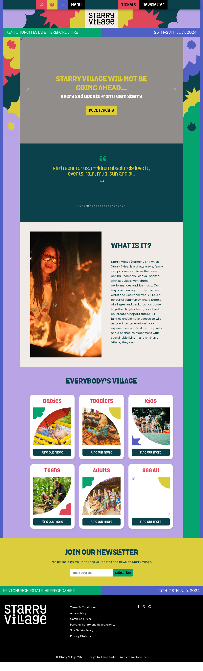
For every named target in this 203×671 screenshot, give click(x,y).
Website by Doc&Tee (133, 657)
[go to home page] (101, 4)
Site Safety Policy (81, 630)
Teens (52, 470)
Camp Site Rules (81, 619)
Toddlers (101, 401)
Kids (151, 401)
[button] (41, 4)
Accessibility (78, 613)
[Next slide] (175, 90)
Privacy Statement (82, 636)
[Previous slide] (28, 90)
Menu (76, 5)
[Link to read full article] (52, 426)
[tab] (80, 206)
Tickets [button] (128, 5)
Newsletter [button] (153, 5)
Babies (52, 401)
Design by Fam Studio (102, 657)
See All (150, 470)
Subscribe (123, 572)
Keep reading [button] (101, 110)
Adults (101, 470)
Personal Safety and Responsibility (92, 624)
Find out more (56, 452)
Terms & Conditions (83, 607)
